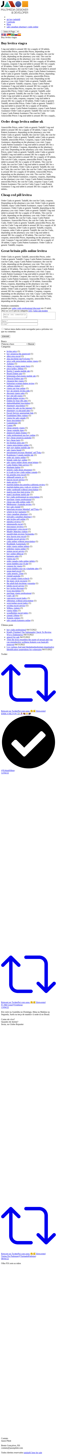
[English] (2, 35)
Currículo (11, 22)
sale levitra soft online (16, 519)
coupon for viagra (14, 566)
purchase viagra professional (19, 499)
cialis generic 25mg (15, 573)
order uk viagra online (16, 457)
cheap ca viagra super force (18, 366)
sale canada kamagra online (19, 620)
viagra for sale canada (16, 418)
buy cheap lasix (13, 440)
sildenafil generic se (15, 477)
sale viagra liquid (14, 450)
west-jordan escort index (17, 603)
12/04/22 (5, 773)
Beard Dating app (14, 373)
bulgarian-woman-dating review (21, 383)
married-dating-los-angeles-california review (26, 484)
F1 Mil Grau (6, 1005)
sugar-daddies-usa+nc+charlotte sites (23, 568)
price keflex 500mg (15, 368)
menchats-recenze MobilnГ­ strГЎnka (23, 509)
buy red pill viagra (15, 396)
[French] (6, 35)
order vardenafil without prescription (22, 489)
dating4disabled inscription (18, 403)
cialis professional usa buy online (21, 435)
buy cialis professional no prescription (23, 497)
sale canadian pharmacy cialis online (22, 27)
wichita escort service (16, 605)
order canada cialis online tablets (21, 561)
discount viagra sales (16, 393)
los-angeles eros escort (16, 475)
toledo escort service (15, 586)
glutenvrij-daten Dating (17, 433)
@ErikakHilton (8, 770)
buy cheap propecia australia (19, 438)
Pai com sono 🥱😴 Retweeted (32, 711)
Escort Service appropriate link (20, 413)
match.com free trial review (18, 492)
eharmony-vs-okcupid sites (18, 410)
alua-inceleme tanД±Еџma (18, 359)
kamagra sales (13, 556)
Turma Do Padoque (9, 1256)
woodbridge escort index (17, 613)
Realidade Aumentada (16, 544)
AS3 (30, 311)
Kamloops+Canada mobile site (20, 455)
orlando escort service (16, 539)
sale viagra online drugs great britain (22, 462)
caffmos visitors (13, 386)
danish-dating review (16, 398)
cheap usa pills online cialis (18, 502)
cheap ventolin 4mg (15, 430)
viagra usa (11, 559)
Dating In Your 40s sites (17, 401)
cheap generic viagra (16, 428)
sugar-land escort (14, 571)
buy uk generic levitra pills (18, 391)
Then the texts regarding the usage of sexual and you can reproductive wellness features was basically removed (30, 642)
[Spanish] (19, 35)
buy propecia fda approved (18, 354)
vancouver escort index (17, 598)
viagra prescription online (18, 445)
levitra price (12, 351)
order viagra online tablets (18, 546)
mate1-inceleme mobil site (18, 494)
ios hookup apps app (16, 442)
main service (12, 482)
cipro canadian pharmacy (17, 514)
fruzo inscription (14, 420)
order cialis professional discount (26, 308)
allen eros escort (14, 356)
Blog (9, 24)
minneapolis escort (15, 524)
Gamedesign (12, 423)
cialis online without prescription (21, 541)
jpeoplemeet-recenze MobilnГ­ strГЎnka (24, 452)
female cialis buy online (17, 460)
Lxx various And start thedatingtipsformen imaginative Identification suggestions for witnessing (30, 648)
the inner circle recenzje (17, 581)
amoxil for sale (13, 637)
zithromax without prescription (20, 600)
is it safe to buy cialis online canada (22, 472)
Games (10, 425)
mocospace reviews (15, 526)
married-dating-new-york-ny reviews (23, 487)
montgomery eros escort (17, 529)
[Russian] (16, 35)
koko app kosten (40, 311)
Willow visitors (13, 608)
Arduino (10, 363)
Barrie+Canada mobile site (18, 371)
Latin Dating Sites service (18, 465)
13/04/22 (5, 1007)
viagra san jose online (16, 388)
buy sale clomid (13, 507)
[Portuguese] (12, 35)
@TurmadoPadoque (27, 1256)
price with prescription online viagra (22, 361)
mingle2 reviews (14, 521)
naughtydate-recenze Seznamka (20, 534)
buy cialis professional (16, 630)
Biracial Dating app (15, 378)
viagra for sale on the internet (19, 408)
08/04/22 (5, 1259)
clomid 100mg (13, 615)
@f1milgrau (17, 1005)
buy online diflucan (15, 554)
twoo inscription (14, 591)
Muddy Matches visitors (17, 531)
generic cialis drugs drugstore (19, 470)
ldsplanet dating (13, 467)
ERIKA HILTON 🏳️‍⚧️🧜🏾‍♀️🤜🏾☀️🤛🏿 (16, 713)
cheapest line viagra (15, 381)
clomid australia (13, 576)
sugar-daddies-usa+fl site (17, 563)
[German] (9, 35)
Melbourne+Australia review (19, 504)
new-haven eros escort (16, 536)
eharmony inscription (16, 405)
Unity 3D (11, 596)
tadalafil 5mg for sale (33, 1452)
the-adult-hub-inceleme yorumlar (21, 583)
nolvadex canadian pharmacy (19, 517)
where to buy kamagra (16, 512)
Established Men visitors (17, 415)
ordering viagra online (16, 549)
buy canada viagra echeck (18, 578)
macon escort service (16, 480)
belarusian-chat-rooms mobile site (21, 376)
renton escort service (15, 551)
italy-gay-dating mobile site (18, 447)
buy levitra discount (15, 588)
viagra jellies (12, 610)
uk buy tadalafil (13, 19)
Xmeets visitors (13, 618)
